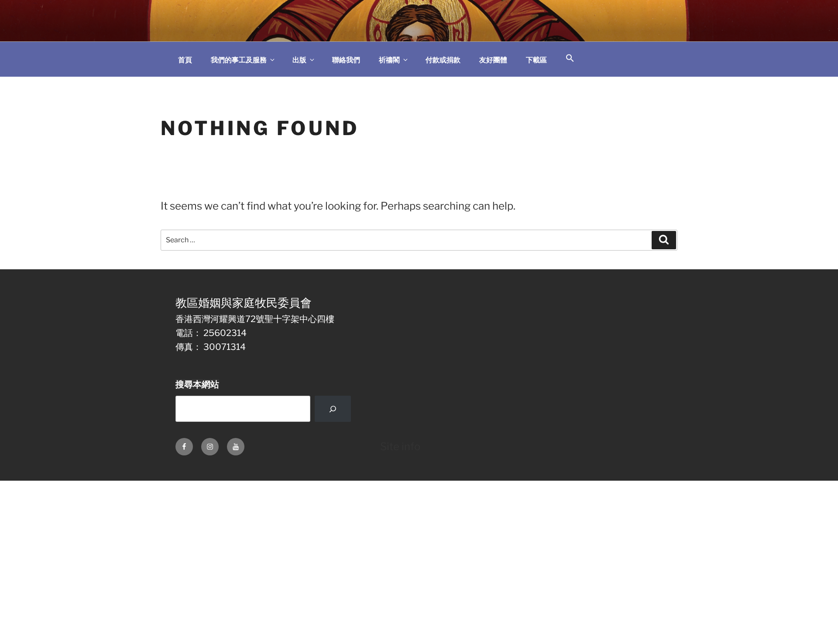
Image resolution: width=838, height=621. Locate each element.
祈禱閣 (389, 60)
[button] (570, 59)
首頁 (185, 60)
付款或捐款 (443, 60)
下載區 (536, 60)
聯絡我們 (346, 60)
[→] (332, 409)
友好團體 (493, 60)
